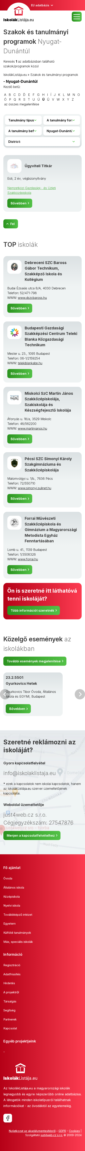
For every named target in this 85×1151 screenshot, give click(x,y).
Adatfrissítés (12, 974)
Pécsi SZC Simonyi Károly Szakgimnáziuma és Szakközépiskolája (48, 464)
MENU (77, 17)
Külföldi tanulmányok (17, 933)
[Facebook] (7, 1118)
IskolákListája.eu (15, 75)
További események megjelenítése (34, 661)
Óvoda (7, 878)
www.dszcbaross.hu (32, 298)
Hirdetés (9, 983)
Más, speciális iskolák (18, 942)
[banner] (18, 13)
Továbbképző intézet (17, 914)
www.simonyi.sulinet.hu (34, 488)
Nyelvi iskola (11, 905)
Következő (80, 694)
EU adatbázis (40, 5)
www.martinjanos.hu (32, 428)
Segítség (9, 1010)
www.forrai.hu (28, 559)
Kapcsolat (10, 1028)
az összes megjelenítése (21, 104)
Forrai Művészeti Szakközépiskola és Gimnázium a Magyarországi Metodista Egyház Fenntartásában (51, 529)
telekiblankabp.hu (30, 363)
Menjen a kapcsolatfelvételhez (31, 835)
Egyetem (9, 923)
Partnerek (10, 1019)
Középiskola (11, 896)
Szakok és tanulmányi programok (54, 75)
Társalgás (9, 1001)
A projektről (11, 992)
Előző (5, 694)
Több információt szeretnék (32, 610)
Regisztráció (11, 965)
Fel (12, 224)
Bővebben (18, 203)
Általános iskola (13, 887)
